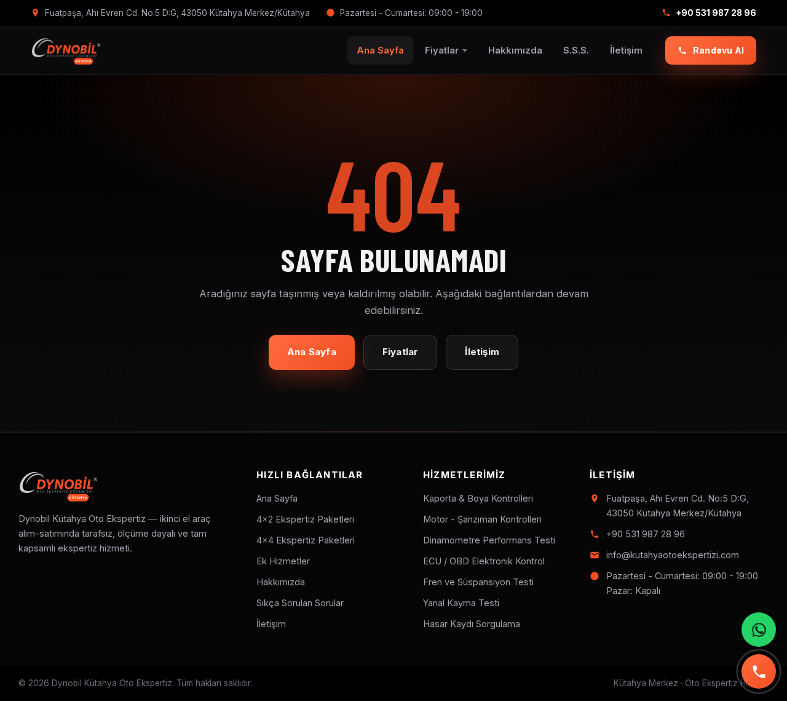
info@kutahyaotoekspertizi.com (672, 555)
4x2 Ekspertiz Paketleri (305, 519)
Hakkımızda (515, 50)
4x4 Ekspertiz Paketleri (305, 540)
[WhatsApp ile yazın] (759, 629)
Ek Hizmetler (283, 561)
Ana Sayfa (380, 50)
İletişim (626, 50)
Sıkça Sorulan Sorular (300, 603)
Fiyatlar (442, 50)
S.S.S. (576, 50)
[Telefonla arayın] (759, 671)
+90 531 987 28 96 (716, 13)
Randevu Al (718, 50)
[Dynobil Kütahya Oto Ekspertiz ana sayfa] (66, 50)
